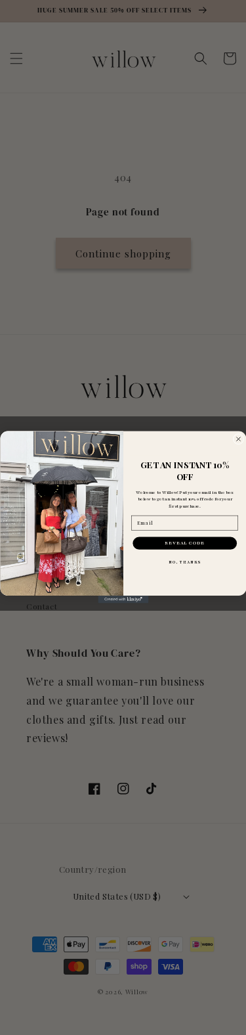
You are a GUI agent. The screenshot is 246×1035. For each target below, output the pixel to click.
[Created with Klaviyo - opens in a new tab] (123, 600)
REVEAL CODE (185, 543)
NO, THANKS (185, 562)
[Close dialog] (238, 439)
